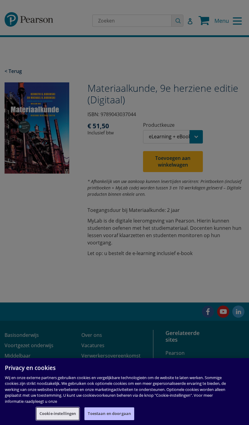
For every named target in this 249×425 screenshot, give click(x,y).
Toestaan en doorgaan (109, 413)
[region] (124, 391)
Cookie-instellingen (57, 413)
